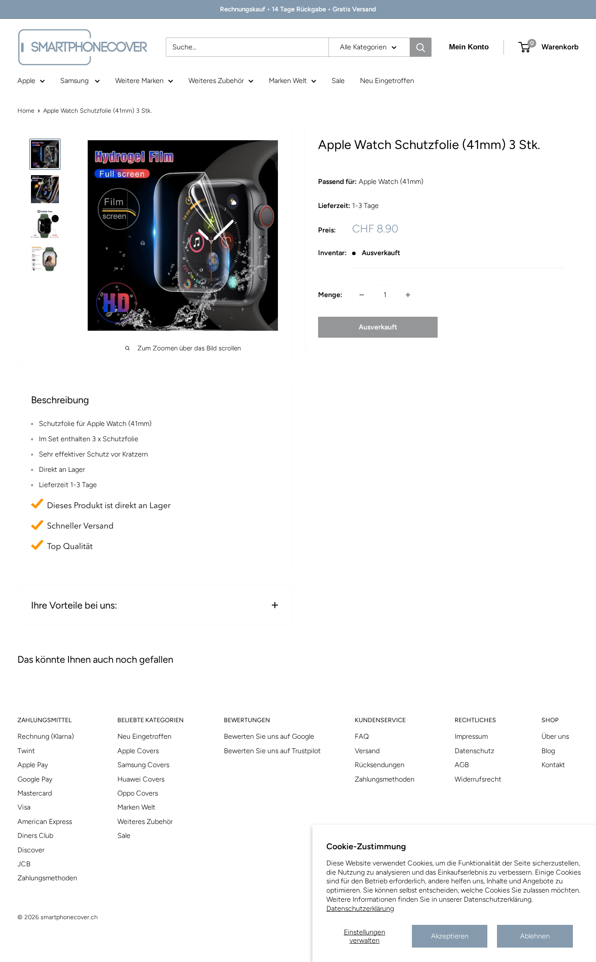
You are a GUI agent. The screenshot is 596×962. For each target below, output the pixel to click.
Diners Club (35, 835)
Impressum (471, 736)
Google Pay (34, 779)
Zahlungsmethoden (47, 878)
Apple (26, 80)
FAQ (362, 736)
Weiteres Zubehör (216, 80)
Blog (548, 751)
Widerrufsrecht (478, 779)
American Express (44, 821)
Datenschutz (474, 751)
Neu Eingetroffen (387, 80)
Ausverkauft (378, 327)
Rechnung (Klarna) (45, 736)
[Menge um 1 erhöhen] (408, 295)
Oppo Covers (137, 793)
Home (25, 110)
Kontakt (553, 765)
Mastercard (34, 793)
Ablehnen (535, 936)
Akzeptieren (450, 936)
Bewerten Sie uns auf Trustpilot (272, 751)
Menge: (330, 295)
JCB (24, 864)
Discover (31, 850)
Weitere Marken (139, 80)
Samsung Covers (143, 765)
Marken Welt (288, 80)
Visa (24, 807)
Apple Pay (32, 765)
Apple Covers (138, 751)
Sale (338, 80)
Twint (26, 751)
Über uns (555, 736)
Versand (367, 751)
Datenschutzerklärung (360, 908)
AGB (462, 765)
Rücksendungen (379, 765)
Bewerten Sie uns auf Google (269, 736)
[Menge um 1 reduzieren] (362, 295)
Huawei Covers (140, 779)
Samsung (75, 80)
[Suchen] (421, 47)
